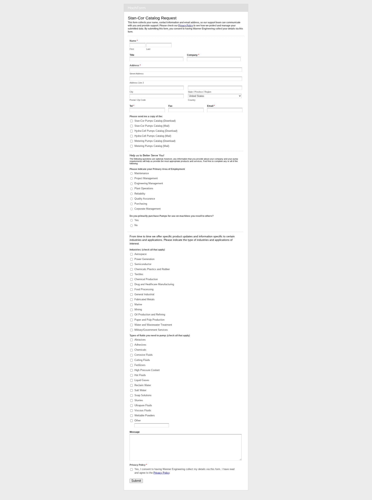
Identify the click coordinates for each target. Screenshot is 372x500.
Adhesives (140, 344)
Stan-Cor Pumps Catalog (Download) (155, 120)
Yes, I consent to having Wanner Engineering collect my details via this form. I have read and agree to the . (184, 471)
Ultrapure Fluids (143, 405)
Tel (132, 106)
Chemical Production (146, 279)
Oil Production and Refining (149, 314)
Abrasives (140, 339)
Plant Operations (143, 188)
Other (137, 420)
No (136, 225)
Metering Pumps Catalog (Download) (154, 140)
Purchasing (140, 203)
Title (132, 55)
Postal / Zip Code (138, 100)
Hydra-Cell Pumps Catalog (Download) (155, 130)
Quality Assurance (144, 198)
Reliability (139, 193)
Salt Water (140, 390)
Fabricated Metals (144, 299)
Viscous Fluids (142, 410)
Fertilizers (140, 365)
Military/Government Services (151, 329)
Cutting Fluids (142, 360)
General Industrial (144, 294)
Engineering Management (148, 183)
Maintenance (141, 173)
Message (135, 432)
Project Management (146, 178)
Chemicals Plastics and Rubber (152, 269)
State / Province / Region (199, 92)
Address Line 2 (137, 83)
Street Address (137, 73)
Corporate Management (147, 208)
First (132, 49)
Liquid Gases (141, 380)
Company (193, 55)
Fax (170, 106)
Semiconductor (142, 264)
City (131, 92)
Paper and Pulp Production (149, 319)
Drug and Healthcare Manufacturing (154, 284)
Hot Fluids (140, 375)
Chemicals (140, 349)
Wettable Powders (144, 415)
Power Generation (144, 259)
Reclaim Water (142, 385)
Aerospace (140, 254)
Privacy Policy (185, 25)
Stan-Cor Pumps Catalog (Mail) (151, 125)
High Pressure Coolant (147, 370)
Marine (138, 304)
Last (148, 49)
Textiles (138, 274)
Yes (136, 220)
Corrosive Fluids (143, 354)
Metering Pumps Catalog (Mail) (151, 146)
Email (211, 106)
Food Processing (143, 289)
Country (191, 100)
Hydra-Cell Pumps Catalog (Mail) (152, 135)
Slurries (138, 400)
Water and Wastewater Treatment (153, 324)
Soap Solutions (143, 395)
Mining (138, 309)
